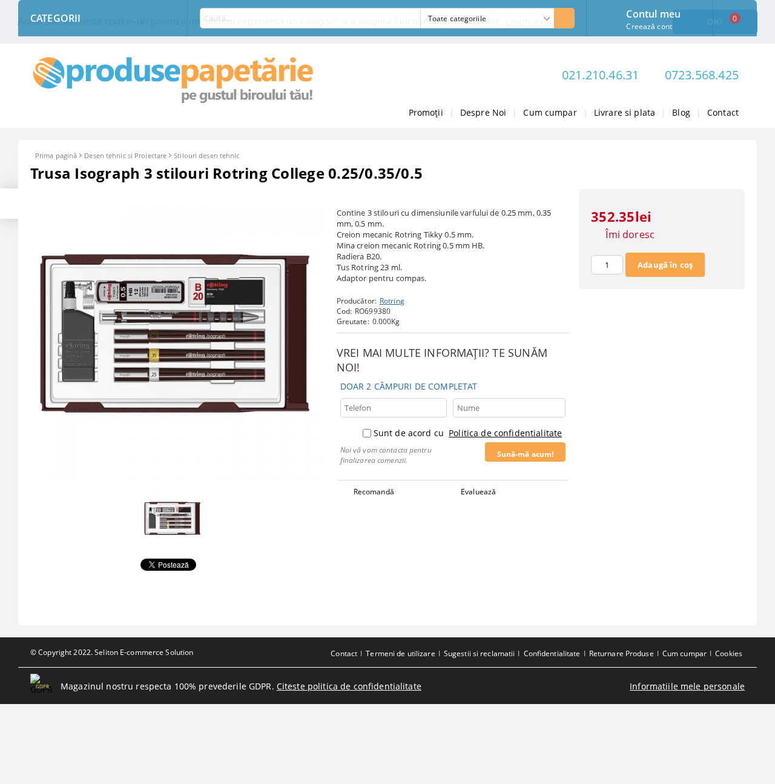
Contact (723, 112)
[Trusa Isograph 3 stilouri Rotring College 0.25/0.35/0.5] (176, 476)
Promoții (426, 112)
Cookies (728, 653)
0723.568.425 (702, 75)
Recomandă (374, 492)
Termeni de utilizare (400, 653)
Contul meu (653, 12)
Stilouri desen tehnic (206, 155)
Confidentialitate (552, 653)
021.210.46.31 (600, 75)
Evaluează (478, 492)
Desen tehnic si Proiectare (125, 155)
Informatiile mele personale (687, 686)
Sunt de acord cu (468, 433)
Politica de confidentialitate (505, 433)
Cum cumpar (549, 112)
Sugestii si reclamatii (479, 653)
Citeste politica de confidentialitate (349, 686)
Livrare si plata (624, 112)
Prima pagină (56, 155)
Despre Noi (483, 112)
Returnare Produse (621, 653)
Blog (681, 112)
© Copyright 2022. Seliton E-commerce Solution (111, 652)
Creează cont (648, 26)
